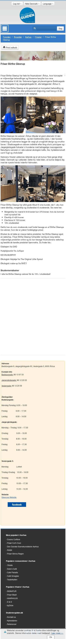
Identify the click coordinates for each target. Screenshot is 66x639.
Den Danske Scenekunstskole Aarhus (23, 546)
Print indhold (11, 47)
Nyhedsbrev (12, 620)
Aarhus (28, 36)
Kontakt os (11, 617)
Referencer (11, 624)
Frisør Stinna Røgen (15, 553)
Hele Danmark (31, 3)
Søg (60, 28)
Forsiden (7, 36)
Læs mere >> (57, 633)
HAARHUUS (12, 598)
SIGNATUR (11, 591)
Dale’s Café (12, 568)
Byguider (18, 36)
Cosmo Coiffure (13, 539)
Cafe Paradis (12, 572)
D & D (9, 601)
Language (47, 3)
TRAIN (10, 565)
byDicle (10, 605)
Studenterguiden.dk (14, 612)
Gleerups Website (9, 497)
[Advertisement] (33, 314)
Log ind (16, 3)
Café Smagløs (13, 576)
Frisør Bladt (12, 594)
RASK (9, 550)
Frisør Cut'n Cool (14, 543)
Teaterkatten (12, 579)
